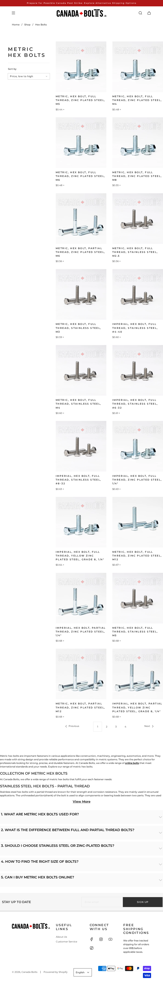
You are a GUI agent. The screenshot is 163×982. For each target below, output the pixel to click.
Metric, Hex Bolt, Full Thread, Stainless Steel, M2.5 (135, 252)
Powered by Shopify (56, 971)
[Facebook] (91, 939)
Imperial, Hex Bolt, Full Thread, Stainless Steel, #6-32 (135, 403)
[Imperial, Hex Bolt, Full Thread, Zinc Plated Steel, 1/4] (137, 446)
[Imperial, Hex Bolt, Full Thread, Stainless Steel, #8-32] (81, 446)
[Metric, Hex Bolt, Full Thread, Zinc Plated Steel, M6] (81, 142)
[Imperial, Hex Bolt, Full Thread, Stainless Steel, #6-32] (137, 370)
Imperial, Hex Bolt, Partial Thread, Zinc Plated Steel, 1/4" (81, 631)
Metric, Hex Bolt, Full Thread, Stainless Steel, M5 (135, 631)
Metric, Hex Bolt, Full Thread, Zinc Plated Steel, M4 (137, 100)
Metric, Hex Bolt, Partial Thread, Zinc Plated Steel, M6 (80, 252)
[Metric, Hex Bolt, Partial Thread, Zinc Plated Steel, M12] (81, 674)
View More (81, 801)
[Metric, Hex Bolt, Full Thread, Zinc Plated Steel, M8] (137, 142)
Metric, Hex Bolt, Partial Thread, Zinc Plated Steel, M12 (80, 707)
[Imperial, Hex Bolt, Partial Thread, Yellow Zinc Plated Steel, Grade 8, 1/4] (137, 674)
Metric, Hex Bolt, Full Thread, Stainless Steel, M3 (78, 327)
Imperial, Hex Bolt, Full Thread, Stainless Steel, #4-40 (135, 327)
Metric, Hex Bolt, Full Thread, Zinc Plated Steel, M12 (137, 555)
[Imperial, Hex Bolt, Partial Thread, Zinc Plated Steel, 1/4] (81, 598)
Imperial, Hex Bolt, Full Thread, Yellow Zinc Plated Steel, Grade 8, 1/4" (80, 555)
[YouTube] (110, 939)
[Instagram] (101, 939)
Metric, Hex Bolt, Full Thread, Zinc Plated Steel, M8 (137, 176)
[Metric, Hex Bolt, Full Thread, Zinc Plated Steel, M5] (81, 66)
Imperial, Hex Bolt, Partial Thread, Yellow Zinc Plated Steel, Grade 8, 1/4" (137, 707)
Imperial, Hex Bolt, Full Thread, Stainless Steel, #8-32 (78, 479)
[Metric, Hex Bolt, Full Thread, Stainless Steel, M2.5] (137, 218)
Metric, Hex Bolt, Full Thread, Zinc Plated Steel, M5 (80, 100)
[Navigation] (13, 13)
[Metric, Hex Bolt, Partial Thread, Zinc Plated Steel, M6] (81, 218)
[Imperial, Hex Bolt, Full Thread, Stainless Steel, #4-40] (137, 294)
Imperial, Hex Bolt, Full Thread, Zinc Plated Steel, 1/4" (137, 479)
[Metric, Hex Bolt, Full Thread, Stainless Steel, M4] (81, 370)
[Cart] (149, 13)
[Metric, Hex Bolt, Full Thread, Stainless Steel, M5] (137, 598)
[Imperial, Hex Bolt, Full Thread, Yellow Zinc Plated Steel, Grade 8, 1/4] (81, 522)
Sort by (12, 69)
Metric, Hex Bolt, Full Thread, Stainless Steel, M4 (78, 403)
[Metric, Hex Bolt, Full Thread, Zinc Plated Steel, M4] (137, 66)
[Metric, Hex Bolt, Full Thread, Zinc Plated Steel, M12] (137, 522)
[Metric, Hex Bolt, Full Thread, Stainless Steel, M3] (81, 294)
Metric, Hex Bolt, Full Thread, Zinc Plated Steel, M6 (80, 176)
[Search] (140, 13)
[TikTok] (91, 948)
